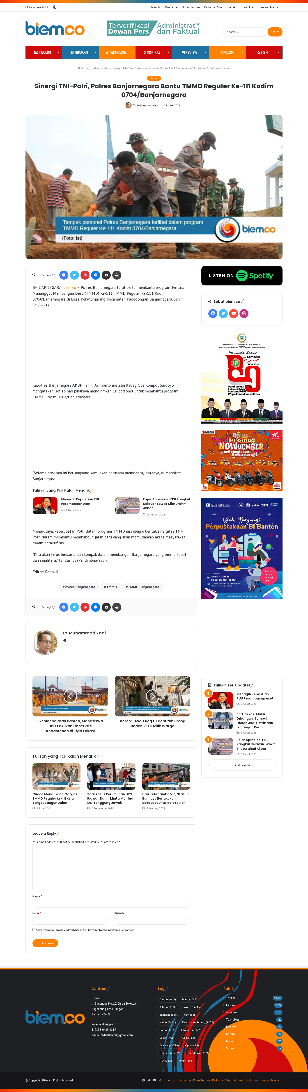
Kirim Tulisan (191, 7)
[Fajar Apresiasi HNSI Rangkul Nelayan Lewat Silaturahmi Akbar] (127, 505)
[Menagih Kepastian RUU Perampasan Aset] (45, 505)
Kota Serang (191, 1030)
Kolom (228, 52)
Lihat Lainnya (242, 765)
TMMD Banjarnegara (143, 587)
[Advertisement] (111, 345)
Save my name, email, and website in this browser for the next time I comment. (85, 930)
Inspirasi (154, 52)
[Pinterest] (85, 275)
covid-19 (192, 1007)
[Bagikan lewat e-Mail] (106, 275)
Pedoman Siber (213, 7)
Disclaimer (172, 7)
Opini (192, 1045)
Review (191, 52)
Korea (167, 1030)
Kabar (105, 68)
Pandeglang (171, 1053)
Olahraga (169, 1045)
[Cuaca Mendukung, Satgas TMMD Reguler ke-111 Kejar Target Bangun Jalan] (56, 776)
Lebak (167, 1037)
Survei (230, 1048)
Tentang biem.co (269, 7)
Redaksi (232, 7)
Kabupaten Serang (198, 1022)
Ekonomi (169, 1014)
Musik (188, 1037)
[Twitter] (74, 275)
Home (84, 68)
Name (37, 896)
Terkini (44, 52)
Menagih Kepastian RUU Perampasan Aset (80, 501)
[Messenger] (95, 275)
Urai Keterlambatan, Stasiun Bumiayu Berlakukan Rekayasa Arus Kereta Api (166, 798)
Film (190, 1014)
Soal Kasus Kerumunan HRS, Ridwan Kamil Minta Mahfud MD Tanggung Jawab (110, 798)
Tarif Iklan (248, 7)
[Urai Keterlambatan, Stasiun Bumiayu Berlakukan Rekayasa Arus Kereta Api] (166, 776)
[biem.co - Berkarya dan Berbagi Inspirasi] (55, 29)
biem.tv (156, 7)
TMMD (111, 587)
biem (264, 52)
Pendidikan (198, 1053)
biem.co (69, 287)
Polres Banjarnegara (80, 587)
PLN (166, 1060)
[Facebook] (63, 275)
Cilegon (168, 1007)
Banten (168, 999)
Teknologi (117, 52)
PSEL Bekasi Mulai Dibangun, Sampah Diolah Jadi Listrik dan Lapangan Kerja (255, 721)
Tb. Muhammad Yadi (145, 105)
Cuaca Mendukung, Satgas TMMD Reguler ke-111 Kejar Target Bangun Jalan (54, 798)
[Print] (116, 275)
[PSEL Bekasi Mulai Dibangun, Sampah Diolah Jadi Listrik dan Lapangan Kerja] (220, 720)
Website (119, 913)
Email (36, 913)
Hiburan (81, 52)
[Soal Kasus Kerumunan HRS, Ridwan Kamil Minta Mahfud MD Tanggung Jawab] (111, 776)
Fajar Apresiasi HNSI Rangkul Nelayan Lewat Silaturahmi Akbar (166, 503)
